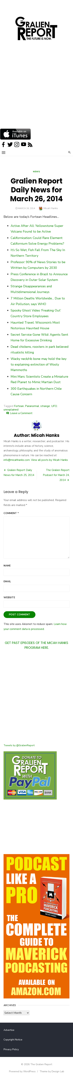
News (36, 171)
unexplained (11, 410)
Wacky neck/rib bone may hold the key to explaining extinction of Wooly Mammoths (38, 364)
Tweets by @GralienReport (19, 745)
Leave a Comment (21, 413)
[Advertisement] (36, 90)
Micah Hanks (51, 208)
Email (7, 581)
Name (7, 565)
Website (9, 597)
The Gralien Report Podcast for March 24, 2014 (56, 475)
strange (45, 406)
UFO (54, 406)
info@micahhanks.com (17, 460)
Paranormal (32, 406)
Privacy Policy (11, 1049)
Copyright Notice (13, 1039)
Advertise (9, 1030)
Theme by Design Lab (52, 1071)
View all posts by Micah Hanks (49, 460)
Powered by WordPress (22, 1071)
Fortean (19, 406)
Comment (11, 513)
